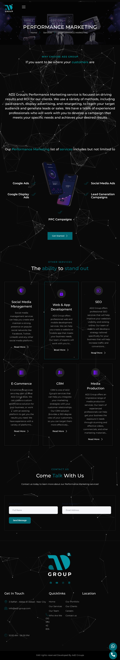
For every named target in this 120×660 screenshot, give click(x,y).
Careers (69, 611)
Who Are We (55, 615)
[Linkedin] (69, 583)
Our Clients (71, 606)
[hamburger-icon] (23, 7)
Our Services (55, 606)
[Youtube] (57, 583)
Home (52, 601)
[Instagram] (63, 583)
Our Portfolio (72, 601)
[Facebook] (51, 583)
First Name (15, 503)
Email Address (70, 503)
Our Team (54, 611)
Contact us (71, 615)
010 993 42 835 (47, 623)
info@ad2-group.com (20, 608)
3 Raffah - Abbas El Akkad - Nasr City (27, 601)
